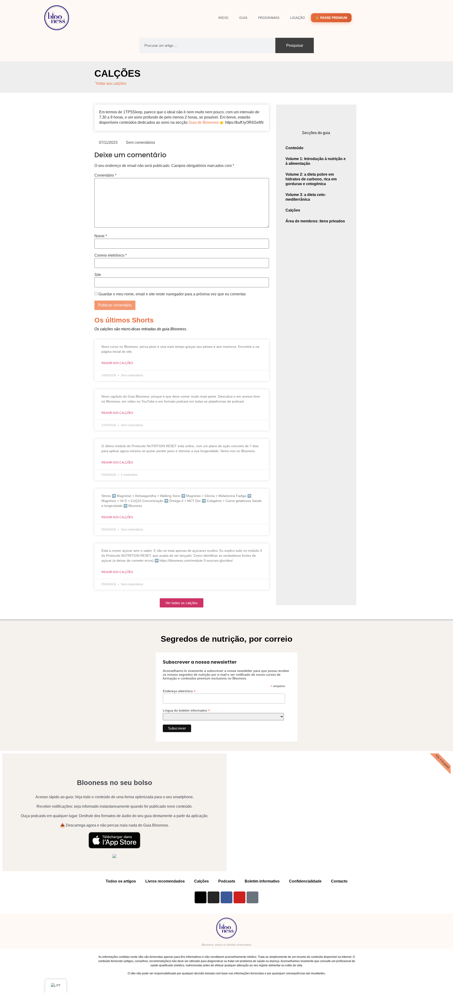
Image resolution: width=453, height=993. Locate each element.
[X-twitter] (200, 897)
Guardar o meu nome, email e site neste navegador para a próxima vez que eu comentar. (172, 294)
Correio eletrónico (110, 255)
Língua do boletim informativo (186, 710)
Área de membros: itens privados (315, 221)
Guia (243, 18)
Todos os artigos (121, 881)
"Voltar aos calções (110, 83)
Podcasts (226, 881)
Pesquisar (294, 45)
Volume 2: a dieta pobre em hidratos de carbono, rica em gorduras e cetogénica (311, 179)
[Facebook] (226, 897)
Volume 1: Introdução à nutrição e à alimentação (315, 161)
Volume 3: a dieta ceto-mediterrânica (305, 197)
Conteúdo (294, 148)
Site (97, 275)
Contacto (339, 881)
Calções (117, 73)
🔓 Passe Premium (331, 18)
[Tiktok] (252, 897)
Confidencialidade (305, 881)
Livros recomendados (165, 881)
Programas (268, 18)
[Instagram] (213, 897)
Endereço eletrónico (179, 691)
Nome (100, 236)
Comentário (105, 175)
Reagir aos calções (117, 363)
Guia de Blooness (203, 122)
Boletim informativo (262, 881)
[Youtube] (239, 897)
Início (223, 18)
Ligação (297, 18)
